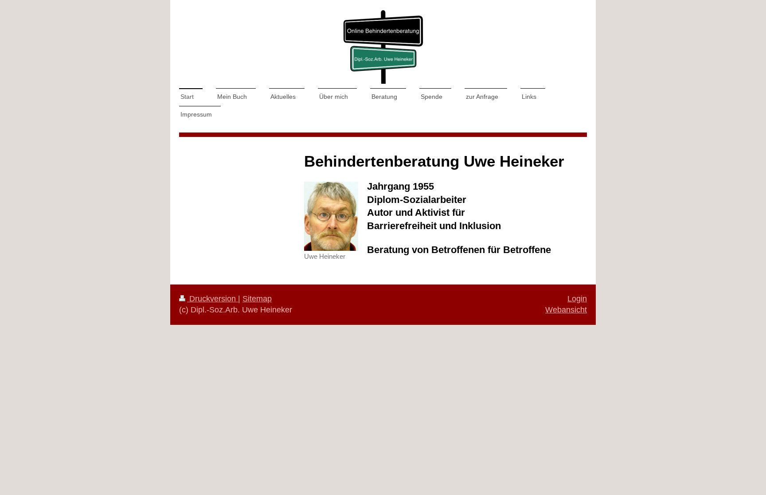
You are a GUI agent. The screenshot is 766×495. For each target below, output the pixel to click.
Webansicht (566, 309)
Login (577, 298)
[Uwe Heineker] (331, 216)
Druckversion (212, 298)
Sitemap (257, 298)
